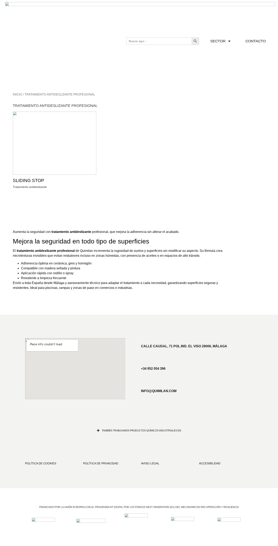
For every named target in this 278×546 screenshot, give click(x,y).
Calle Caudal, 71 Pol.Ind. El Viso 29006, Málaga (184, 346)
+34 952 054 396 (153, 368)
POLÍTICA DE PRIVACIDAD (100, 463)
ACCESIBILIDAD (209, 463)
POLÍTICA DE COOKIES (40, 463)
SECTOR (217, 41)
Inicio (17, 94)
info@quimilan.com (158, 391)
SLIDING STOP (28, 180)
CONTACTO (255, 41)
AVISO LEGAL (150, 463)
